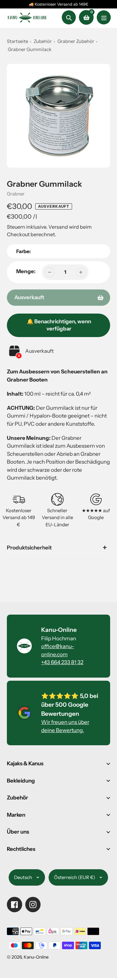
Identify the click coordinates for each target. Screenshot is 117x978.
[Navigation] (104, 17)
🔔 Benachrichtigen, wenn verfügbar (59, 325)
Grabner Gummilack (29, 49)
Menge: (26, 271)
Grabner (16, 194)
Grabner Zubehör (76, 41)
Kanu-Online (36, 957)
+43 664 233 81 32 (62, 662)
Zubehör (43, 41)
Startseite (17, 41)
